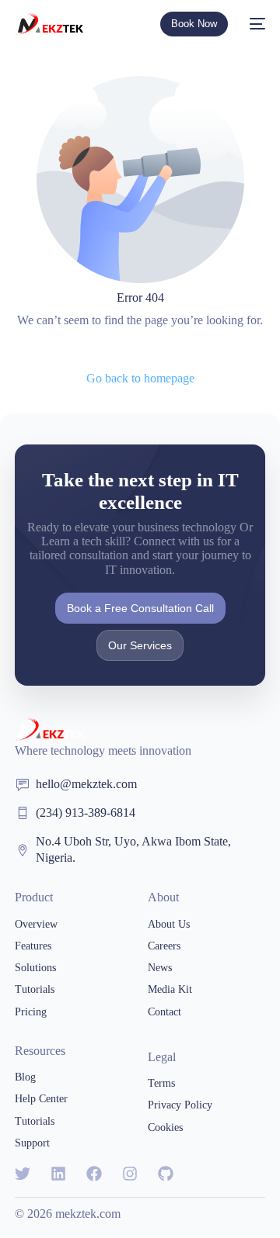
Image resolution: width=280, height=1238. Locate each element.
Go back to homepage (140, 378)
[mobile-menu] (254, 24)
